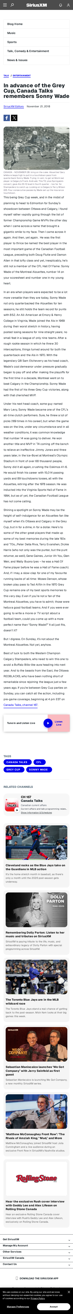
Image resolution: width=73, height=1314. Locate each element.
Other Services (12, 1251)
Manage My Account (15, 1245)
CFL (38, 762)
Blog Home (15, 24)
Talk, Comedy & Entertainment (28, 51)
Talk (6, 75)
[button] (7, 118)
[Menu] (5, 5)
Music (11, 33)
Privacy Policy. (38, 1298)
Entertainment (22, 75)
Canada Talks (16, 762)
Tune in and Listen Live (21, 723)
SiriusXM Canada (13, 1257)
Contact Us (10, 1264)
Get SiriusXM (11, 1239)
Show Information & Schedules (36, 812)
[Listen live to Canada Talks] (11, 804)
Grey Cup (13, 769)
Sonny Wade (38, 769)
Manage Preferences (18, 1306)
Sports (12, 42)
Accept (54, 1306)
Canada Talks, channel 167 (21, 705)
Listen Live (59, 723)
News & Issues (17, 60)
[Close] (69, 1292)
